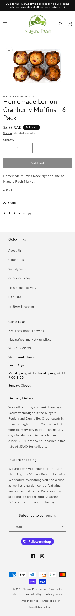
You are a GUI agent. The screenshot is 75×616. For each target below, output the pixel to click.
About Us (14, 250)
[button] (5, 24)
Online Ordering (19, 278)
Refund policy (34, 594)
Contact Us (16, 259)
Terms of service (28, 600)
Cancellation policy (39, 607)
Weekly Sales (17, 269)
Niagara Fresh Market (35, 589)
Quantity (8, 139)
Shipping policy (51, 600)
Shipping (7, 133)
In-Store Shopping (21, 306)
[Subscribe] (61, 527)
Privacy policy (54, 594)
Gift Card (14, 297)
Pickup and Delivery (22, 287)
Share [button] (12, 202)
